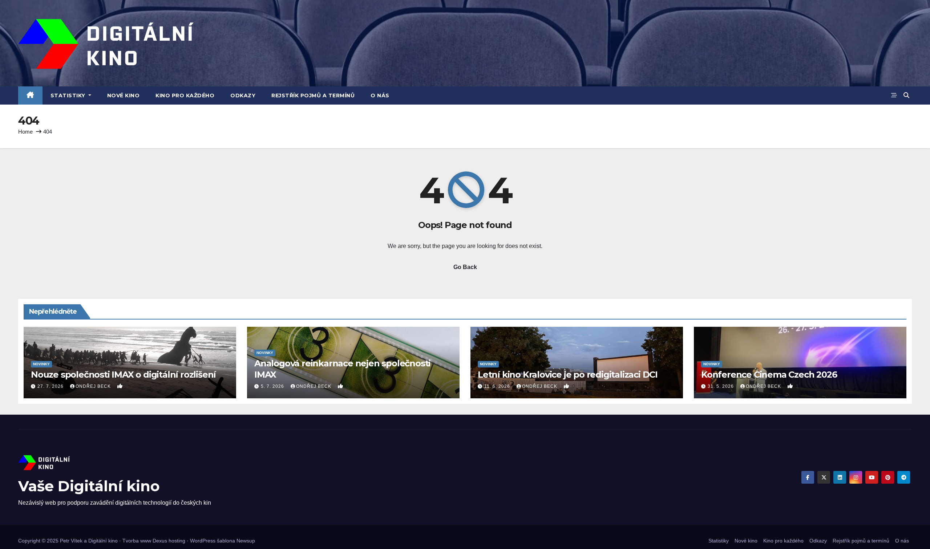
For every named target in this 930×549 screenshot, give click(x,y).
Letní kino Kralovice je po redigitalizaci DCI (568, 374)
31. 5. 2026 (721, 386)
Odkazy (242, 95)
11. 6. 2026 (498, 386)
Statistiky (68, 95)
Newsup (245, 541)
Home (25, 132)
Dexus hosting (169, 541)
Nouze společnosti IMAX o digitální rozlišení (123, 374)
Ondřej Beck (94, 386)
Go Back (465, 267)
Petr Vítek (71, 541)
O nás (380, 95)
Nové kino (123, 95)
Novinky (41, 364)
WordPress (202, 541)
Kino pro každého (184, 95)
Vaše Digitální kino (89, 486)
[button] (906, 95)
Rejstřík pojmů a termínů (313, 95)
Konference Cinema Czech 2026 (769, 374)
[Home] (30, 95)
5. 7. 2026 (273, 386)
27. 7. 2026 (51, 386)
